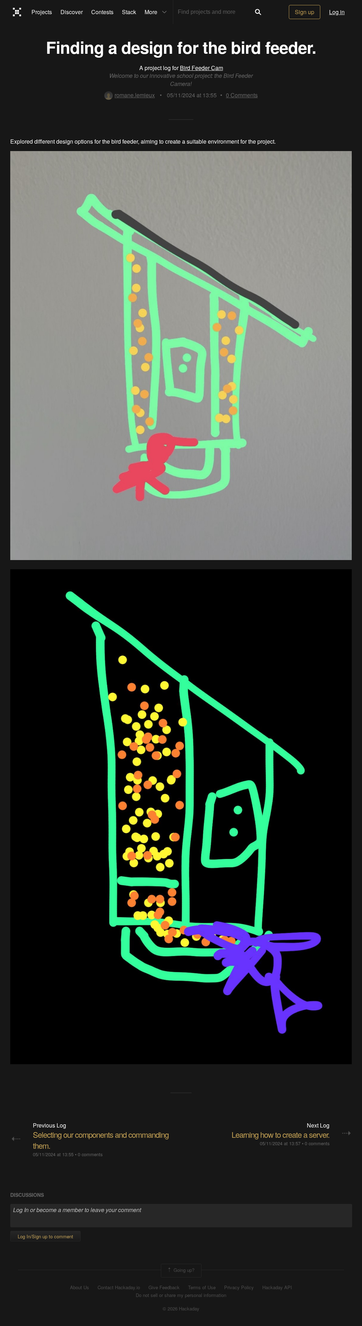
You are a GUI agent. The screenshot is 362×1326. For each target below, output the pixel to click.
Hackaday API (277, 1287)
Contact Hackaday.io (119, 1287)
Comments (242, 95)
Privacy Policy (239, 1287)
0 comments (90, 1154)
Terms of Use (202, 1287)
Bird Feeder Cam (201, 68)
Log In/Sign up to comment (45, 1236)
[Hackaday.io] (17, 12)
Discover (71, 12)
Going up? (183, 1270)
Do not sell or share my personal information (181, 1295)
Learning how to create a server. (280, 1134)
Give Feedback (164, 1287)
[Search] (258, 12)
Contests (102, 12)
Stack (129, 12)
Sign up (304, 12)
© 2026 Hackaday (181, 1308)
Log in (337, 12)
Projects (41, 12)
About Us (79, 1287)
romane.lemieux (135, 95)
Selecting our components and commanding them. (101, 1140)
